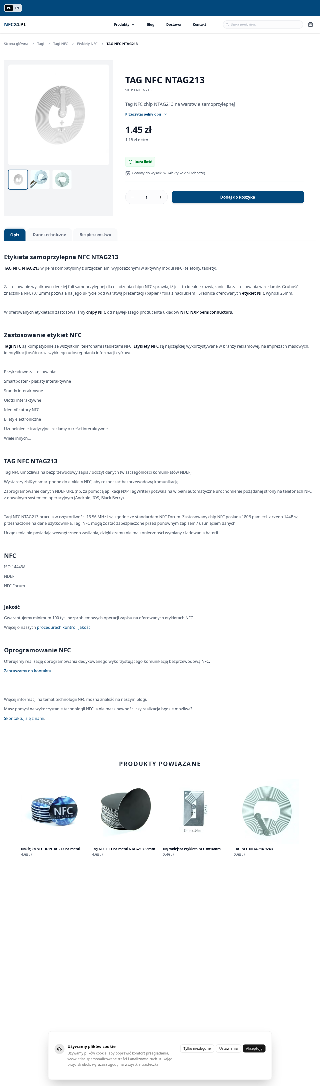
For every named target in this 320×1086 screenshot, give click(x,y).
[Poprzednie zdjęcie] (14, 114)
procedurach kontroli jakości (64, 627)
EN (17, 8)
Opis (14, 235)
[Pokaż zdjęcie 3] (62, 180)
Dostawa (173, 24)
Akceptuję (254, 1048)
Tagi (40, 43)
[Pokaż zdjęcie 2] (40, 180)
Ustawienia (228, 1048)
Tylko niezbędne (197, 1048)
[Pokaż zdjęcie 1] (18, 180)
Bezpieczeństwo (95, 234)
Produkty (122, 24)
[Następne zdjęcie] (102, 114)
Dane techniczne (49, 234)
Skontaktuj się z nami (24, 718)
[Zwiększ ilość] (160, 197)
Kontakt (199, 24)
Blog (150, 24)
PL (9, 8)
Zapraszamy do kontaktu (27, 671)
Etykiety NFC (87, 43)
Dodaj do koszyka (237, 197)
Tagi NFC (60, 43)
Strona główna (16, 43)
